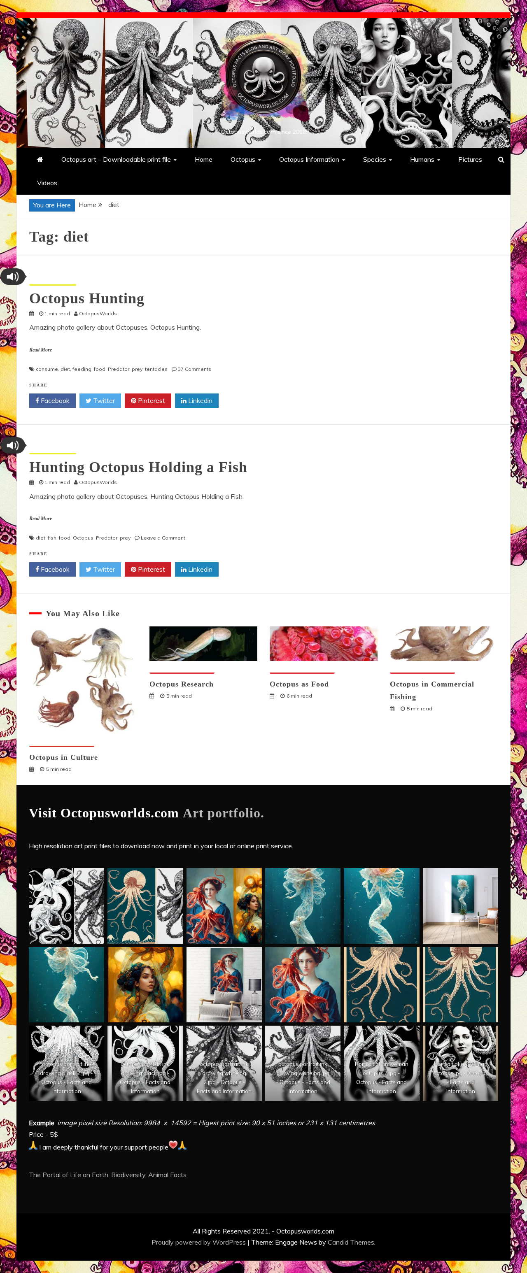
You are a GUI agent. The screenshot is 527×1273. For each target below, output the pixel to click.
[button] (12, 276)
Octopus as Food (299, 684)
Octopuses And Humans (61, 742)
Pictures (470, 159)
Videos (47, 183)
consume (47, 369)
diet (65, 369)
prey (137, 369)
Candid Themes (351, 1242)
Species (374, 159)
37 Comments (194, 369)
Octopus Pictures (52, 280)
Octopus (243, 159)
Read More (40, 350)
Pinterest (150, 400)
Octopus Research (181, 684)
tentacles (156, 369)
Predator (118, 369)
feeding (81, 369)
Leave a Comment (163, 538)
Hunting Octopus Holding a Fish (138, 467)
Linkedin (199, 400)
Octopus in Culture (63, 757)
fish (52, 538)
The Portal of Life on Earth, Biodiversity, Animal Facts (108, 1175)
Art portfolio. (223, 812)
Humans (422, 159)
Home (203, 159)
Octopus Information (309, 159)
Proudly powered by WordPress (199, 1242)
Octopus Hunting (87, 298)
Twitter (103, 400)
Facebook (54, 400)
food (99, 369)
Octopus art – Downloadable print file (116, 159)
